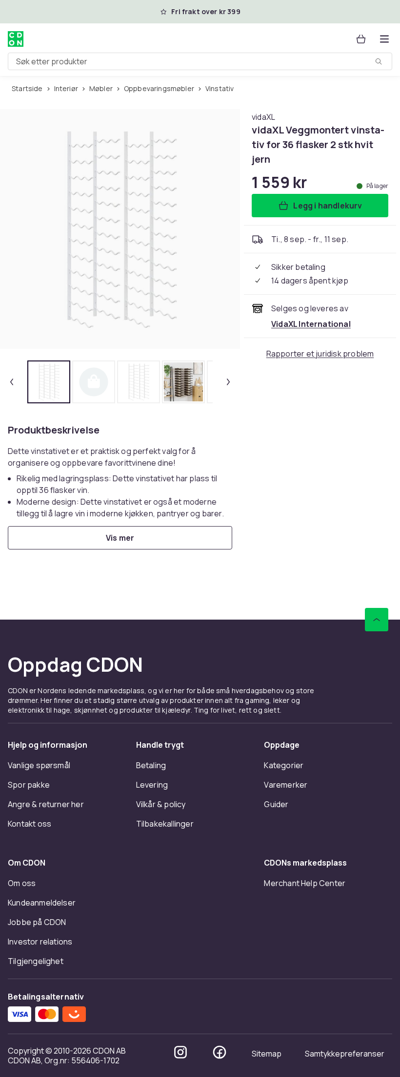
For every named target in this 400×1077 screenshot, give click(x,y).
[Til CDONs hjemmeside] (15, 39)
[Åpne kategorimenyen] (384, 39)
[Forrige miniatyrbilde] (11, 382)
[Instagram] (180, 1052)
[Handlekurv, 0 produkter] (361, 39)
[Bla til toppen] (376, 619)
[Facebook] (219, 1052)
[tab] (48, 381)
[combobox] (200, 61)
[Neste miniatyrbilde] (228, 382)
